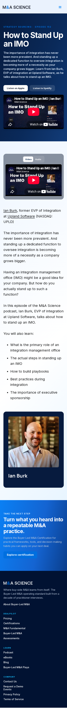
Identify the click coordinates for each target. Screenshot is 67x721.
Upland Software (21, 216)
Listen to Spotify (42, 88)
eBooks (7, 657)
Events (7, 689)
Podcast (8, 652)
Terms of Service (13, 699)
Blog (6, 662)
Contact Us (10, 681)
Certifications (11, 623)
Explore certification (20, 554)
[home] (17, 7)
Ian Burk (10, 210)
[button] (60, 7)
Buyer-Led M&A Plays (16, 667)
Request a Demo (13, 686)
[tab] (28, 159)
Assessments (11, 638)
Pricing (7, 618)
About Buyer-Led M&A (16, 604)
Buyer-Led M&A (12, 633)
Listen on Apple (15, 88)
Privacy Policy (11, 694)
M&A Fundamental (14, 628)
